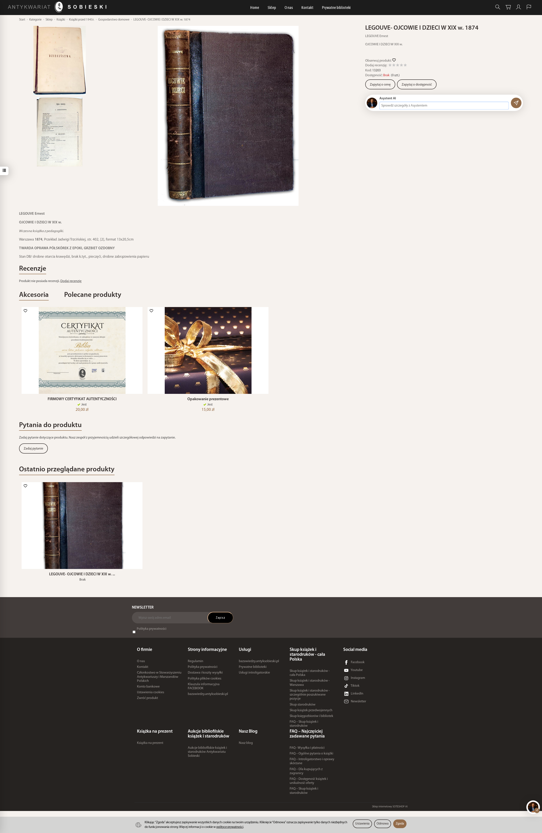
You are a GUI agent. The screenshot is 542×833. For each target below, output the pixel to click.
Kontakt (307, 7)
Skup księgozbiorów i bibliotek (311, 716)
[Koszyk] (508, 7)
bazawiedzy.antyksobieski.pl (208, 694)
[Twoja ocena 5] (405, 65)
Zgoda (400, 823)
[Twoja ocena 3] (398, 65)
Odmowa (383, 823)
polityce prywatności (229, 827)
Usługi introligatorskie (254, 672)
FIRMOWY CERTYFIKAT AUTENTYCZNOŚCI (82, 399)
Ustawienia (362, 823)
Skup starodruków (302, 704)
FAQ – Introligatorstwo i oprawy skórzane (312, 761)
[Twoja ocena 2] (394, 65)
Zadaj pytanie (33, 448)
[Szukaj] (497, 7)
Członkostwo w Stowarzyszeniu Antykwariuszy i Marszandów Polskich (159, 676)
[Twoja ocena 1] (390, 65)
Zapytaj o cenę (380, 84)
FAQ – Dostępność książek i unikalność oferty (309, 781)
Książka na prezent (150, 743)
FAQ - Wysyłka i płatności (307, 748)
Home (254, 7)
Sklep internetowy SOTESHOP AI (390, 806)
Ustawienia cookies (150, 692)
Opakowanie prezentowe (208, 399)
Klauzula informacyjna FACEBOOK (204, 686)
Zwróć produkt (147, 698)
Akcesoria (34, 295)
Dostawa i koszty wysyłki (205, 672)
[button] (228, 116)
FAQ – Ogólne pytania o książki (311, 753)
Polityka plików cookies (204, 678)
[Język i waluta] (529, 7)
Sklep (272, 7)
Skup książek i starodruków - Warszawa (310, 682)
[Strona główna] (58, 7)
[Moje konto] (518, 7)
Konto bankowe (148, 686)
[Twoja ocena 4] (401, 65)
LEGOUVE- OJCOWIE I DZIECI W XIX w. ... (82, 574)
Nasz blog (246, 743)
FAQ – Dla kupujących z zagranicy (306, 771)
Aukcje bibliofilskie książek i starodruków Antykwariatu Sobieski (207, 752)
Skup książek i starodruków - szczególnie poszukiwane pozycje (310, 694)
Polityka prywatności (151, 629)
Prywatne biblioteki (336, 7)
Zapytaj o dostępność (417, 84)
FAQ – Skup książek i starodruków (304, 724)
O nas (289, 7)
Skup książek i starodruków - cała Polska (310, 673)
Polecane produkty (92, 295)
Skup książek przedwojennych (311, 710)
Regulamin (195, 661)
